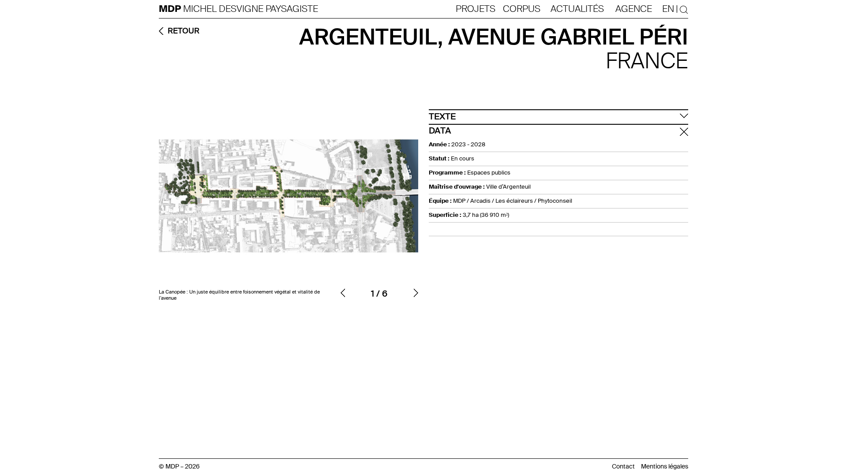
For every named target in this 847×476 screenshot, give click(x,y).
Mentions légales (664, 466)
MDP (171, 9)
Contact (623, 466)
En (668, 9)
